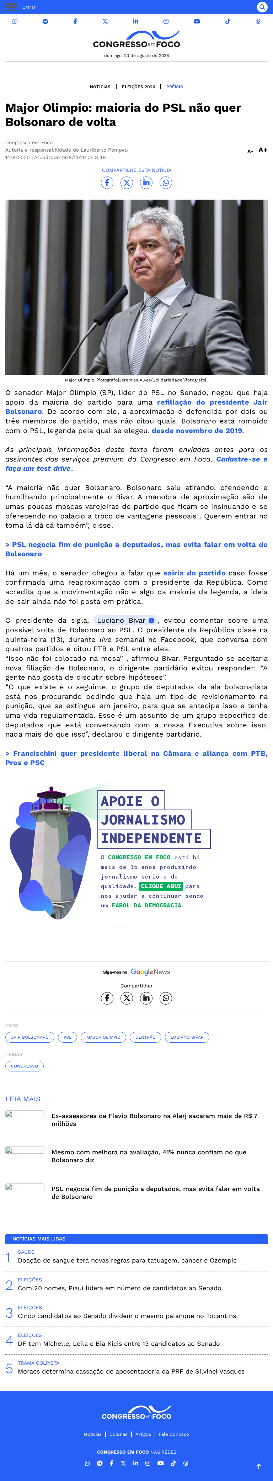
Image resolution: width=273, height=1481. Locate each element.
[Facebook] (75, 21)
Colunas (118, 1434)
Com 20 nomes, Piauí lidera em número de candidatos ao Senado (119, 1288)
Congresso (24, 1066)
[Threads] (258, 21)
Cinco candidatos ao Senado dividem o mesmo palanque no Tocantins (127, 1315)
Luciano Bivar (121, 620)
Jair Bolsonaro (30, 1037)
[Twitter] (105, 21)
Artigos (143, 1434)
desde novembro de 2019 (196, 430)
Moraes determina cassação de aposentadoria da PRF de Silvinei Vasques (131, 1371)
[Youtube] (197, 21)
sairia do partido (194, 573)
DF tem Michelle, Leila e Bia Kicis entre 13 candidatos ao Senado (119, 1343)
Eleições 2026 (138, 86)
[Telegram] (45, 21)
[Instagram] (166, 21)
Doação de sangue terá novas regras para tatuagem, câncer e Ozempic (127, 1260)
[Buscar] (262, 7)
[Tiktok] (227, 21)
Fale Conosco (174, 1434)
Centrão (145, 1037)
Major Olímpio (103, 1037)
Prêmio (174, 86)
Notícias (100, 86)
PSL (67, 1037)
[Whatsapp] (14, 21)
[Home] (136, 39)
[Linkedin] (135, 21)
